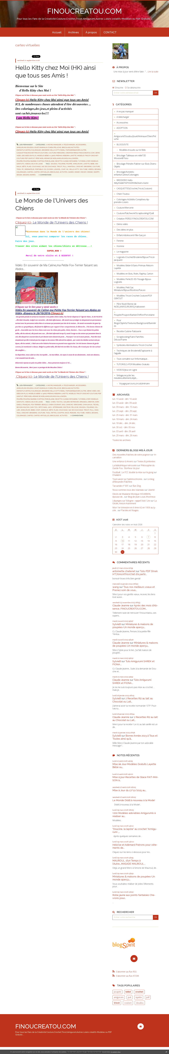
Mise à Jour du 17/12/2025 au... (129, 790)
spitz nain (42, 407)
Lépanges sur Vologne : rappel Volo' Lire (131, 500)
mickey (83, 172)
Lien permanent (26, 145)
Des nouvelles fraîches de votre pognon (131, 454)
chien (53, 402)
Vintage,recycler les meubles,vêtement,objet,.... (126, 377)
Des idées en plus (29, 155)
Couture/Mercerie (57, 153)
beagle (45, 405)
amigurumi (77, 164)
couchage (36, 166)
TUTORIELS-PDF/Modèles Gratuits (133, 364)
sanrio (71, 172)
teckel (96, 405)
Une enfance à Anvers (122, 461)
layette (86, 164)
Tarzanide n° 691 (120, 485)
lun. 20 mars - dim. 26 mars (124, 435)
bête (24, 166)
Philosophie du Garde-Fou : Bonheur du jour (133, 467)
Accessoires (81, 145)
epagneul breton (87, 402)
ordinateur (29, 169)
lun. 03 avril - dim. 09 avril (123, 431)
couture (96, 166)
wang (115, 587)
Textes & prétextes (146, 461)
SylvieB (116, 624)
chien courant (54, 405)
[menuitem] (57, 32)
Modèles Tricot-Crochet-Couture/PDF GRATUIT (133, 297)
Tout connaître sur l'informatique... (132, 358)
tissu (19, 169)
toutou (59, 402)
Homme (120, 246)
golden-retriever (71, 402)
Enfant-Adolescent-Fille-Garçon (131, 235)
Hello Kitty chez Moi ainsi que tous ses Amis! (52, 100)
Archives (73, 32)
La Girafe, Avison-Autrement (134, 502)
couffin (60, 413)
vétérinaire (57, 407)
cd (45, 169)
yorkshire (78, 405)
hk (67, 169)
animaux (44, 410)
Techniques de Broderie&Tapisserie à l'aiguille (133, 352)
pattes (54, 413)
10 (122, 541)
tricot (59, 166)
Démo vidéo (91, 391)
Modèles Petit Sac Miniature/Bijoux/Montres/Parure (129, 289)
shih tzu (34, 407)
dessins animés (29, 175)
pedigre (73, 413)
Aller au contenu (9, 2)
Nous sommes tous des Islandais (128, 489)
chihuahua (87, 405)
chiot (38, 410)
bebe (92, 164)
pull (65, 166)
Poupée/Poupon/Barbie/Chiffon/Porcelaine (35, 161)
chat (63, 169)
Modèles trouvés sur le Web (132, 149)
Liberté (151, 489)
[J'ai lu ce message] (166, 1052)
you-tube (83, 169)
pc (23, 169)
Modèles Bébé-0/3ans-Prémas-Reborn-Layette (56, 155)
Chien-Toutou (123, 193)
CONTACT (110, 32)
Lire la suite (153, 71)
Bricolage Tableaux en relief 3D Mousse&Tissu (130, 157)
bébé (128, 991)
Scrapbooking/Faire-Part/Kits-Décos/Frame (129, 338)
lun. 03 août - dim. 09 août (124, 403)
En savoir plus (115, 1052)
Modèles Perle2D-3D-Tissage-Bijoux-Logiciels (132, 280)
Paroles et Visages (130, 510)
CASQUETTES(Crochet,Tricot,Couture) (32, 153)
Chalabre (116, 475)
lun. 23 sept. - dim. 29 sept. (124, 411)
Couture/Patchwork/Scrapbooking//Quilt (135, 213)
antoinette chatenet (123, 571)
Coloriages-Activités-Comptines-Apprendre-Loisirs (131, 201)
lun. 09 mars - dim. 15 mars (124, 407)
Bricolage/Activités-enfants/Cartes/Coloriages (126, 173)
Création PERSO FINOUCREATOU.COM (80, 153)
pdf (147, 997)
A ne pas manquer (53, 145)
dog (63, 405)
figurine (61, 164)
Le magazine (122, 251)
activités (63, 172)
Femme (120, 240)
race (67, 413)
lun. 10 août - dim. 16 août (124, 399)
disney (77, 172)
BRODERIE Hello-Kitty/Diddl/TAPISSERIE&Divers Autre (64, 150)
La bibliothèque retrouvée (124, 465)
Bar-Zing (137, 485)
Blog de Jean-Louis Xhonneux (141, 496)
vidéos (91, 169)
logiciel (57, 169)
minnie (90, 172)
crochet (79, 166)
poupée (69, 164)
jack (50, 407)
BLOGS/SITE (122, 144)
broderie (88, 166)
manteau (71, 166)
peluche (74, 407)
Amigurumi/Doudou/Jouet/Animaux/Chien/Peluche (39, 147)
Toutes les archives (121, 440)
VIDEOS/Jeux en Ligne (34, 164)
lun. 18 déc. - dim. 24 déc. (124, 423)
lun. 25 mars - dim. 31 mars (124, 415)
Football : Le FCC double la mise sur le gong (132, 472)
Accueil (56, 32)
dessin (19, 175)
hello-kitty (74, 169)
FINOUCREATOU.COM (84, 11)
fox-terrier (36, 405)
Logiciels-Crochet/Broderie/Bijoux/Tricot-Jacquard (134, 258)
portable (39, 169)
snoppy (96, 172)
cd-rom (50, 169)
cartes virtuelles (41, 172)
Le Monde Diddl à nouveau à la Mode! (133, 800)
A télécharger (68, 145)
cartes (30, 172)
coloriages (21, 172)
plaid (29, 166)
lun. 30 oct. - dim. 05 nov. (123, 427)
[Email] (134, 958)
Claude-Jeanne (120, 605)
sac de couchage (48, 166)
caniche (69, 405)
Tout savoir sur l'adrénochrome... (127, 479)
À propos (91, 32)
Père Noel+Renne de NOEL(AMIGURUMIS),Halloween (57, 158)
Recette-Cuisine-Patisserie (66, 161)
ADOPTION (122, 127)
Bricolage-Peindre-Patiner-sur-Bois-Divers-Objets (135, 165)
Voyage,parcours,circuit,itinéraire (134, 383)
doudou (54, 164)
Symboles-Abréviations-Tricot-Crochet (134, 345)
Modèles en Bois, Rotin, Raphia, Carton (135, 273)
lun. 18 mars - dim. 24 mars (124, 419)
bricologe (54, 172)
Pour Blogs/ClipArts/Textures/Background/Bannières (135, 323)
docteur (67, 407)
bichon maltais (23, 407)
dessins (97, 169)
